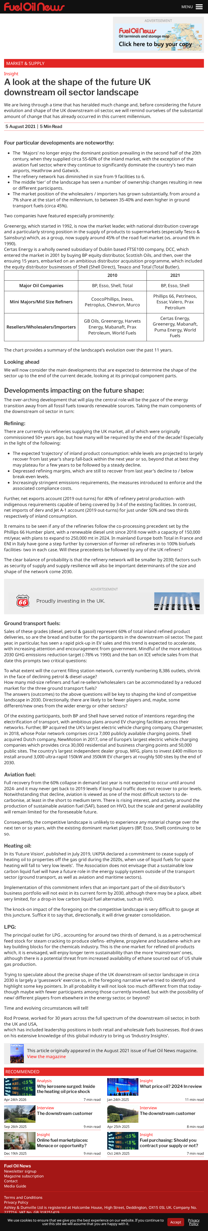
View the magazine (46, 1056)
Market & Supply (25, 63)
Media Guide (15, 1186)
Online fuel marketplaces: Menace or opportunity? (63, 1143)
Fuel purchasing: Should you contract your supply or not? (169, 1143)
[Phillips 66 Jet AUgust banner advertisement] (103, 601)
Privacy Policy (16, 1202)
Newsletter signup (20, 1171)
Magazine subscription (24, 1176)
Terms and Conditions (23, 1197)
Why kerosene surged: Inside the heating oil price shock (66, 1089)
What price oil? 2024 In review (171, 1086)
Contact (11, 1180)
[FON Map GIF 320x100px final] (158, 37)
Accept (175, 1222)
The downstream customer (65, 1113)
